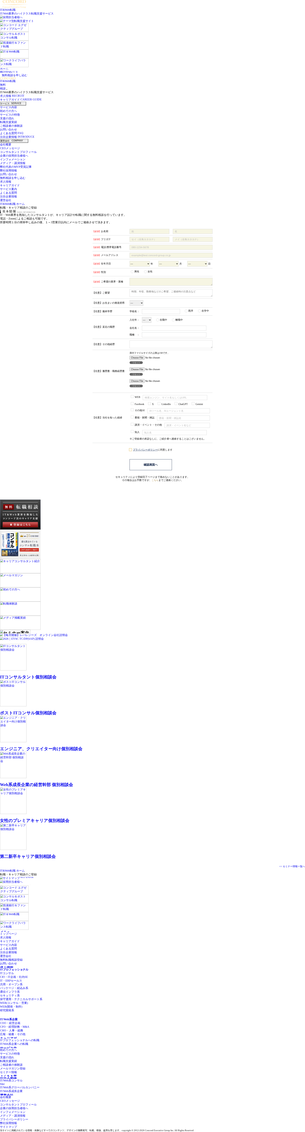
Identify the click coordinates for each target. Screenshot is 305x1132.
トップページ (8, 933)
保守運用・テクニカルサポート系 (21, 999)
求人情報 (6, 95)
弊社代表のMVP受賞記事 (16, 166)
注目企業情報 (9, 136)
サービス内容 (8, 107)
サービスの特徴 (10, 114)
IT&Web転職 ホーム (12, 203)
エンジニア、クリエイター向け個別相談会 (41, 748)
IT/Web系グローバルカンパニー (20, 1087)
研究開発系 (7, 1010)
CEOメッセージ (10, 148)
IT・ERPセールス (11, 980)
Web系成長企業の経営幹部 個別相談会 (36, 784)
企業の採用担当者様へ (14, 155)
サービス (5, 103)
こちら (155, 480)
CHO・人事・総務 (11, 1030)
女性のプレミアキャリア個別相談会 (34, 820)
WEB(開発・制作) (11, 1006)
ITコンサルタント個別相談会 (28, 677)
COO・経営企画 (10, 1023)
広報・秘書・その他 (12, 1034)
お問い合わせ (8, 129)
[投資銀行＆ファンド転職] (14, 42)
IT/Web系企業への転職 (14, 1043)
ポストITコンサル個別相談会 (28, 713)
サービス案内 (8, 189)
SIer (2, 1084)
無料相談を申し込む (14, 75)
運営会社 (5, 140)
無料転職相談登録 (11, 959)
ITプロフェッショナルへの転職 (19, 1040)
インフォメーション (12, 159)
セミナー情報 (8, 1072)
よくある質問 (9, 133)
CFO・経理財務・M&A (14, 1026)
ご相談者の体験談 (11, 125)
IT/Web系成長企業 (11, 1091)
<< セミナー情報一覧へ (292, 866)
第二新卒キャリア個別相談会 (28, 856)
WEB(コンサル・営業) (14, 1002)
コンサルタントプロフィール (18, 151)
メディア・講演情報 (12, 163)
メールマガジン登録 (12, 1068)
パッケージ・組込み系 (14, 988)
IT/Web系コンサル (11, 1080)
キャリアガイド (10, 99)
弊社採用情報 (9, 170)
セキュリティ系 (10, 995)
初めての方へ (8, 110)
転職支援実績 (8, 122)
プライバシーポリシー (145, 449)
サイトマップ (8, 1126)
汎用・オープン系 (11, 984)
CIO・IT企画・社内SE (14, 976)
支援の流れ (7, 118)
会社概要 (5, 144)
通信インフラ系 (10, 991)
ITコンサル (7, 973)
